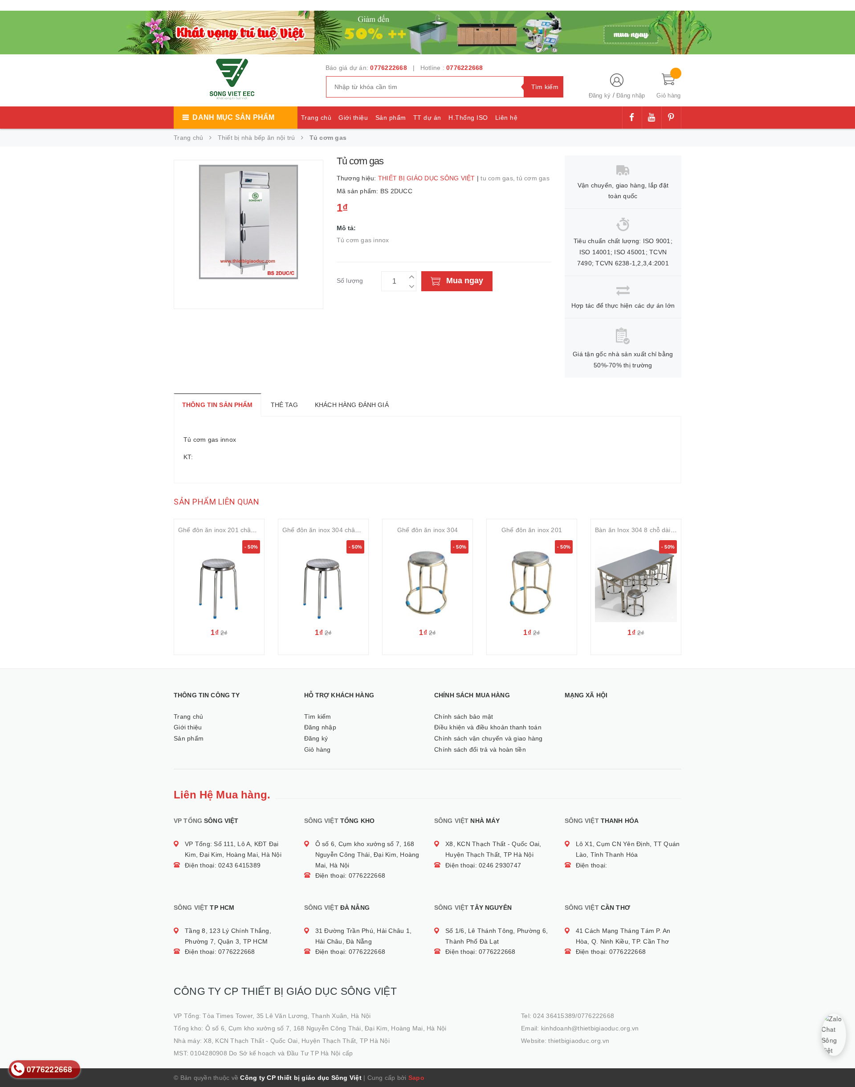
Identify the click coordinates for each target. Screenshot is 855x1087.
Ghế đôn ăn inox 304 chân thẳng (329, 529)
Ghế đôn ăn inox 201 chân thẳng (225, 529)
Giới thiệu (353, 117)
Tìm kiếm (317, 716)
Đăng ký (600, 95)
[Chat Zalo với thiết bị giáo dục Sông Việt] (833, 1034)
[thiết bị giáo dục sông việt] (427, 31)
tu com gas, (498, 178)
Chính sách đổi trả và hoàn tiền (480, 749)
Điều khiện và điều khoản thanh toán (488, 727)
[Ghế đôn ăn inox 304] (427, 581)
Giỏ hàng (317, 749)
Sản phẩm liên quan (216, 501)
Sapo (416, 1077)
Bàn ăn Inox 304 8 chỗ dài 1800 (641, 529)
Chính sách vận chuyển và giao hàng (488, 738)
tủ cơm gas (533, 178)
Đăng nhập (630, 95)
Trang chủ (316, 117)
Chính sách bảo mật (463, 716)
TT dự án (427, 117)
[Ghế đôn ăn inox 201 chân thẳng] (219, 581)
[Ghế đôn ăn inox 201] (532, 581)
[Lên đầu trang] (839, 1060)
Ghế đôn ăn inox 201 (531, 529)
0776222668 (388, 67)
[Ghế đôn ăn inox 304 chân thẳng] (323, 581)
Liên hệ (506, 117)
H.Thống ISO (468, 117)
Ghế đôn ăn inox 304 (427, 529)
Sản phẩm (390, 117)
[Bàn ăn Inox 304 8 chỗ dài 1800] (636, 581)
